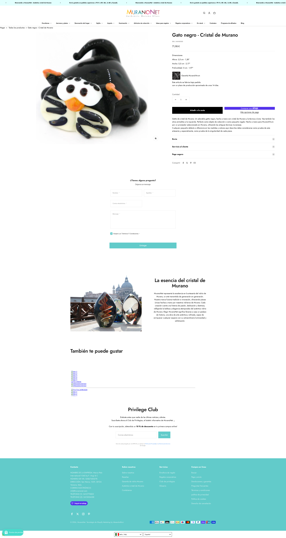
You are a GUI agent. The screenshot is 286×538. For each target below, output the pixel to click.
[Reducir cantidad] (175, 99)
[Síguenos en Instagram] (83, 513)
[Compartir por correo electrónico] (195, 163)
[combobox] (128, 534)
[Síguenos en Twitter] (77, 513)
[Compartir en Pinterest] (191, 163)
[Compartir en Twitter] (187, 163)
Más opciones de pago (249, 112)
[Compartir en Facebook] (183, 163)
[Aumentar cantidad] (186, 99)
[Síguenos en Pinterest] (88, 513)
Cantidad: (176, 94)
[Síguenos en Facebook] (71, 513)
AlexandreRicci (118, 522)
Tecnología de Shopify (95, 522)
